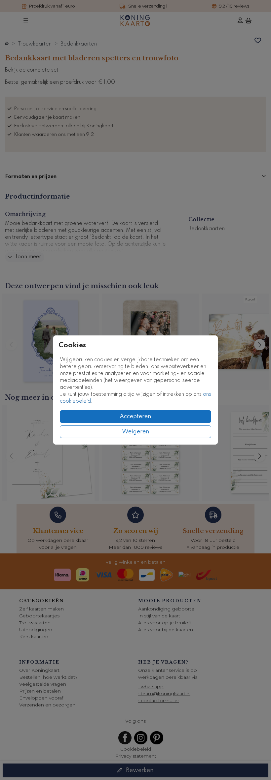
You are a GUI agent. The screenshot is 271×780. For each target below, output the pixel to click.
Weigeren (135, 432)
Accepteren (135, 417)
